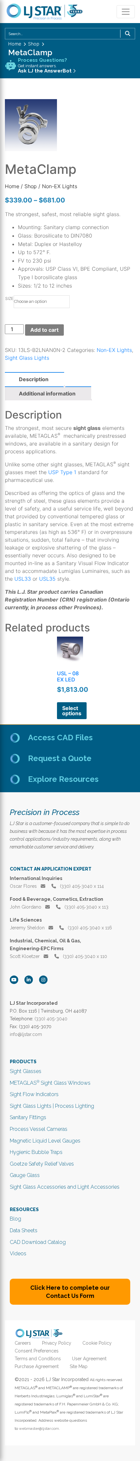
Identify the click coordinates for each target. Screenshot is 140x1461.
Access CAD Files (60, 737)
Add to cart (44, 330)
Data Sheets (23, 1230)
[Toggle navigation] (126, 11)
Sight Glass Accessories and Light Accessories (64, 1187)
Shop (30, 186)
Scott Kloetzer (25, 956)
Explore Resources (63, 779)
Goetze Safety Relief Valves (42, 1164)
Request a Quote (59, 758)
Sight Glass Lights (27, 358)
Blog (15, 1219)
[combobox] (70, 33)
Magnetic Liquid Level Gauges (45, 1141)
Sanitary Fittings (28, 1117)
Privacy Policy (56, 1343)
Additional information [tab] (47, 393)
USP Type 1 (62, 472)
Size (9, 298)
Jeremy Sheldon (28, 927)
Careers (23, 1343)
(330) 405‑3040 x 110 (84, 956)
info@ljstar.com (26, 1034)
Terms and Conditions (38, 1358)
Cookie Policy (97, 1343)
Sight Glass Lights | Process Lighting (52, 1106)
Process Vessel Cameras (38, 1129)
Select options (71, 711)
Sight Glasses (25, 1071)
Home (12, 186)
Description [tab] (34, 379)
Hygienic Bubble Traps (36, 1152)
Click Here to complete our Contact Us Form (70, 1291)
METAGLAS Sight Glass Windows (50, 1083)
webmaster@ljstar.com (39, 1428)
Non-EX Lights (114, 350)
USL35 (47, 578)
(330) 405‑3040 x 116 (89, 927)
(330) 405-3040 (51, 1018)
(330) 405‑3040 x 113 (85, 907)
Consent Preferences (37, 1350)
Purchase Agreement (37, 1366)
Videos (18, 1253)
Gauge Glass (25, 1175)
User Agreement (89, 1358)
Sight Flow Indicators (34, 1094)
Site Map (79, 1366)
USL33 (22, 578)
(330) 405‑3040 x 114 (81, 886)
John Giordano (26, 907)
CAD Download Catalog (38, 1242)
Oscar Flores (24, 886)
